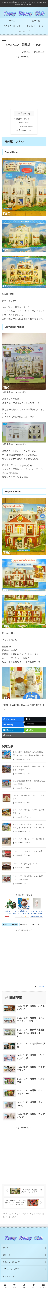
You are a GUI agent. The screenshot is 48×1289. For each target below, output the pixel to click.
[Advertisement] (24, 82)
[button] (43, 698)
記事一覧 (6, 1255)
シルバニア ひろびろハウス (25, 864)
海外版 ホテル (22, 119)
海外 (15, 924)
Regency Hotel (25, 130)
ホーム (6, 1248)
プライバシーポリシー (12, 1269)
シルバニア (26, 924)
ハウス (7, 924)
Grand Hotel (24, 122)
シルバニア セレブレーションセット (29, 839)
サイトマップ (8, 1276)
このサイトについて (11, 1262)
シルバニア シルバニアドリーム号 (28, 851)
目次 (20, 113)
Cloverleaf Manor (26, 126)
